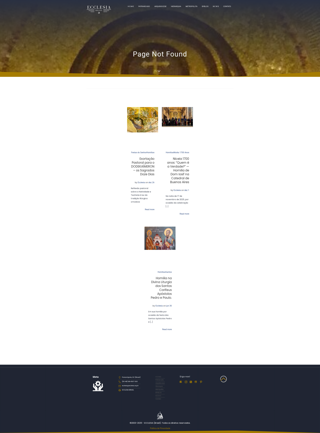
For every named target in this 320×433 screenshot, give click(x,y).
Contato (227, 6)
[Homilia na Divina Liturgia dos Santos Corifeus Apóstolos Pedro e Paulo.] (160, 238)
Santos (169, 272)
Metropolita (191, 6)
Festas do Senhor (138, 152)
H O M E (131, 6)
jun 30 (169, 306)
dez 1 (186, 190)
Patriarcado (144, 6)
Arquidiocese (160, 6)
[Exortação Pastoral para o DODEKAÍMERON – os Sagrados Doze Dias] (142, 119)
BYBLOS (205, 6)
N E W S (216, 6)
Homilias (150, 152)
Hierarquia (176, 6)
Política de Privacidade (160, 428)
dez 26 (151, 182)
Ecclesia (141, 182)
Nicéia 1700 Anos (181, 152)
